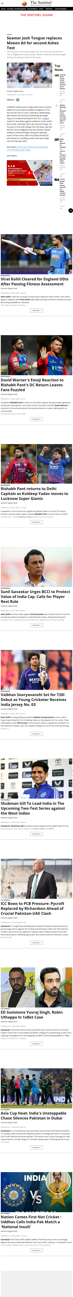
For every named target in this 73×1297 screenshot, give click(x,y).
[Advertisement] (36, 24)
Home (3, 9)
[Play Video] (29, 173)
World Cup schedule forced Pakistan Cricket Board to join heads (27, 148)
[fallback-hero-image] (57, 75)
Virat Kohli (25, 299)
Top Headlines (32, 9)
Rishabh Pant (41, 514)
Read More (36, 310)
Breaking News (20, 9)
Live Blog (10, 9)
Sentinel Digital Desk (9, 288)
